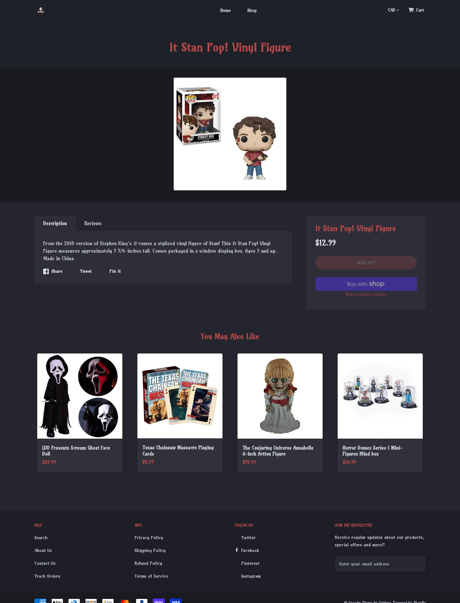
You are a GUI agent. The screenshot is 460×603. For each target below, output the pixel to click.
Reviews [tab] (92, 223)
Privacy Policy (149, 537)
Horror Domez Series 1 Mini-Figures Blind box (373, 451)
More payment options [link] (366, 293)
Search (41, 537)
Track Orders (47, 576)
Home (225, 10)
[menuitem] (225, 10)
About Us (43, 550)
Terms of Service (151, 576)
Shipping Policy (150, 550)
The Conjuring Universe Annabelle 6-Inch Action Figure (278, 451)
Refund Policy (148, 563)
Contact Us (45, 563)
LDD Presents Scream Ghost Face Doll (76, 451)
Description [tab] (55, 223)
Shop (252, 10)
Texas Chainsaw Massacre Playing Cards (178, 451)
